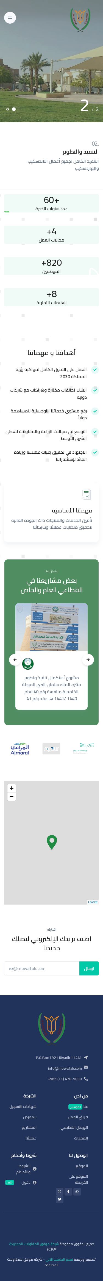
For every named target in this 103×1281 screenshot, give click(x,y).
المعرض (30, 1117)
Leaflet (93, 902)
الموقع (82, 1165)
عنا (79, 1106)
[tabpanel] (51, 61)
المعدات (81, 1138)
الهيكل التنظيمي (74, 1127)
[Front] (83, 17)
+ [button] (11, 788)
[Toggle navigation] (10, 18)
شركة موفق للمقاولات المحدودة (34, 1243)
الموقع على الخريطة (78, 1179)
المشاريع (29, 1127)
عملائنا (31, 1138)
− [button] (11, 796)
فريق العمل (78, 1117)
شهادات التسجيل (23, 1106)
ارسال (89, 968)
